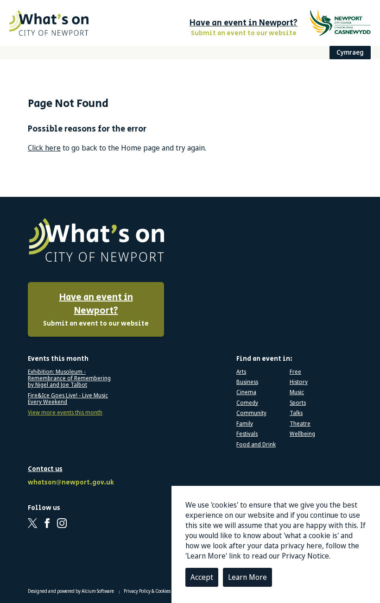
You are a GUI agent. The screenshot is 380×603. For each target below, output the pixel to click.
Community (251, 413)
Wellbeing (302, 434)
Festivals (247, 434)
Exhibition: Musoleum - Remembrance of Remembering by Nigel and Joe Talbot (69, 379)
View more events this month (65, 412)
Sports (298, 403)
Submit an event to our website (96, 309)
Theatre (300, 424)
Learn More (247, 577)
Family (244, 424)
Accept (201, 577)
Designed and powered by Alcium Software (71, 591)
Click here (44, 148)
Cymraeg (350, 52)
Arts (241, 372)
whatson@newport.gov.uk (69, 483)
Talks (296, 413)
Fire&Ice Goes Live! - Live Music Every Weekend (68, 399)
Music (297, 392)
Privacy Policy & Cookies (147, 591)
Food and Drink (256, 444)
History (299, 382)
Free (295, 372)
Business (247, 382)
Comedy (247, 403)
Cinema (246, 392)
